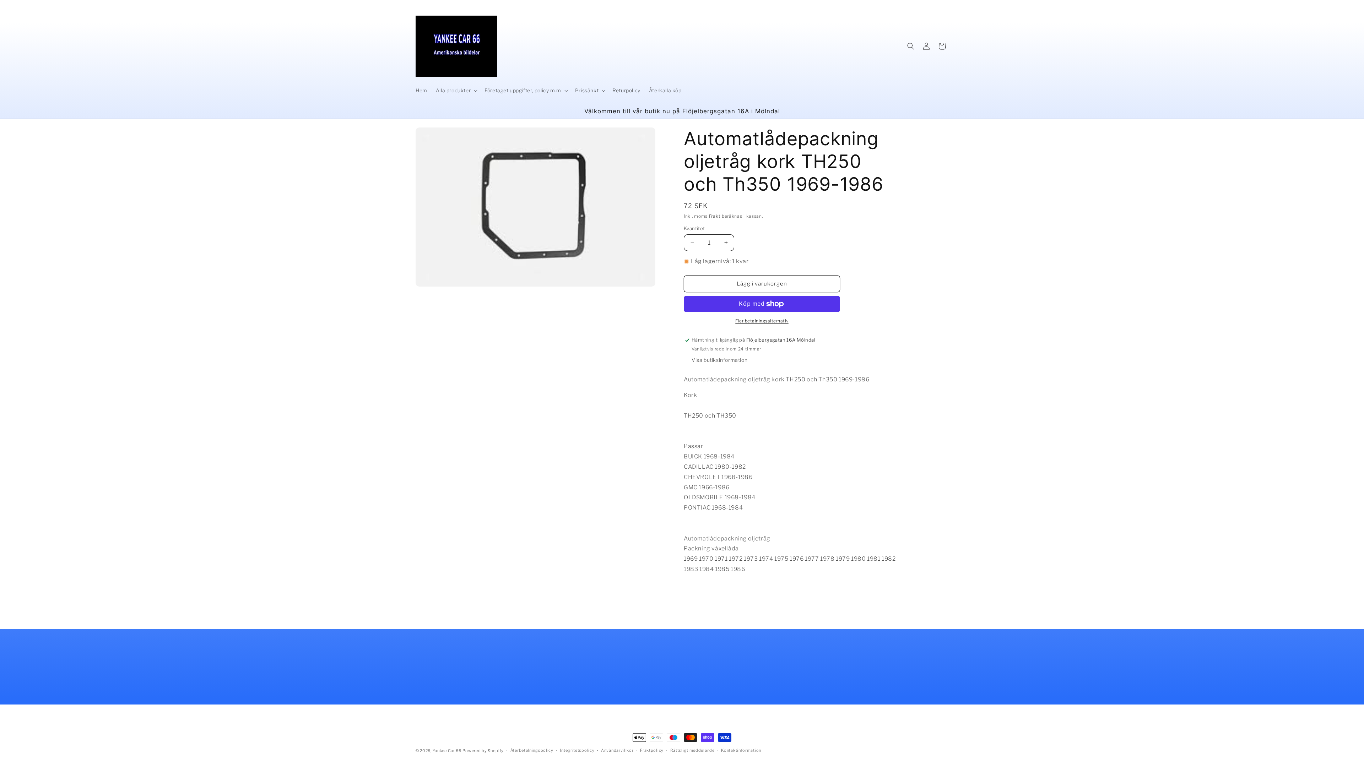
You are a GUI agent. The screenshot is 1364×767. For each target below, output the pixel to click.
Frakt (715, 216)
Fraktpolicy (652, 750)
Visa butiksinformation (719, 360)
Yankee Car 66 (447, 750)
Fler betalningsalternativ (762, 320)
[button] (456, 90)
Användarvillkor (617, 750)
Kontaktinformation (741, 750)
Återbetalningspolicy (531, 750)
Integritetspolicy (577, 750)
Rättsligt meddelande (692, 750)
